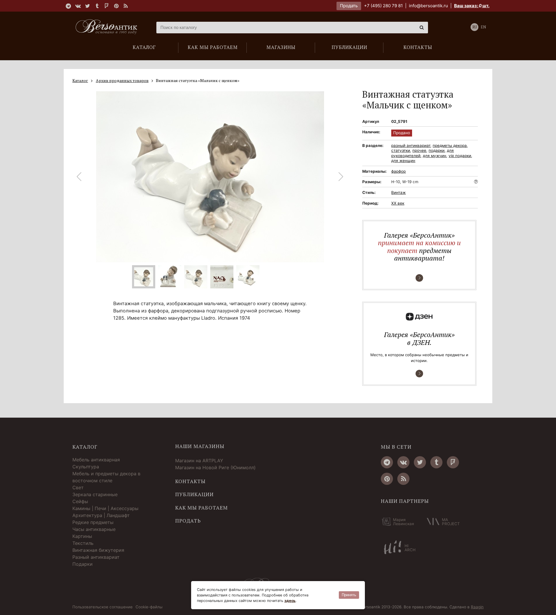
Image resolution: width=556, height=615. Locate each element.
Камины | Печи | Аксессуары (105, 508)
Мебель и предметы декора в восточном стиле (106, 477)
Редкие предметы (93, 522)
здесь (290, 600)
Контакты (190, 481)
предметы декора (450, 145)
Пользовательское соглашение (102, 607)
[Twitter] (87, 5)
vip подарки (460, 155)
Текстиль (83, 543)
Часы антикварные (94, 529)
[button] (341, 176)
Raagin (477, 607)
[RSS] (125, 5)
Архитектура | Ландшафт (101, 515)
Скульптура (85, 467)
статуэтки (400, 150)
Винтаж (398, 192)
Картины (82, 536)
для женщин (403, 160)
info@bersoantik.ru (428, 5)
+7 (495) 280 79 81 (383, 5)
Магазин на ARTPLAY (199, 460)
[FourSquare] (106, 5)
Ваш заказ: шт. (471, 5)
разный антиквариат (410, 145)
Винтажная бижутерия (98, 550)
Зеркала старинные (95, 494)
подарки (437, 150)
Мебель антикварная (96, 460)
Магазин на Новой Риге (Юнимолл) (215, 467)
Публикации (194, 494)
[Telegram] (68, 5)
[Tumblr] (97, 5)
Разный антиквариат (96, 557)
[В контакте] (78, 5)
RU (474, 27)
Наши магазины (199, 446)
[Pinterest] (116, 5)
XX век (397, 203)
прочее (419, 150)
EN (483, 27)
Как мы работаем (201, 507)
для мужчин (434, 155)
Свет (78, 487)
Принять (349, 595)
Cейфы (80, 501)
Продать (349, 5)
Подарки (82, 564)
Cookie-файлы (149, 607)
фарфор (398, 171)
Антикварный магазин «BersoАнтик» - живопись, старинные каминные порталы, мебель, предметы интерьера (108, 27)
